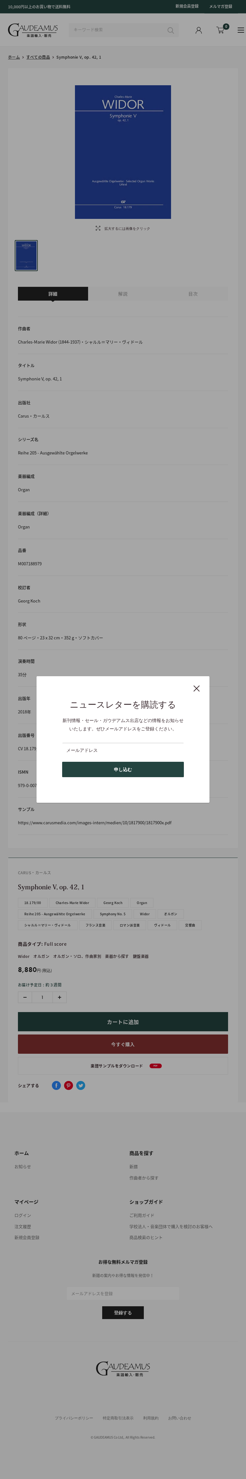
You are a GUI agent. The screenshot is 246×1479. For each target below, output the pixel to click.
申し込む (123, 769)
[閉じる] (196, 688)
